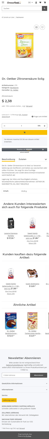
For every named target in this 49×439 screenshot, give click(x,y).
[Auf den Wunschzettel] (42, 27)
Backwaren (14, 88)
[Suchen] (44, 8)
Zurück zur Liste (8, 17)
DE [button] (29, 2)
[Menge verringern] (4, 125)
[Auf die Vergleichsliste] (36, 27)
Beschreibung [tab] (8, 159)
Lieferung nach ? (9, 400)
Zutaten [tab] (22, 159)
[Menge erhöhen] (44, 125)
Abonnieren (38, 375)
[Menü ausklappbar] (3, 1)
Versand (29, 106)
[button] (36, 2)
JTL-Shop (28, 436)
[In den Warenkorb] (24, 132)
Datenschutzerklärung (14, 365)
